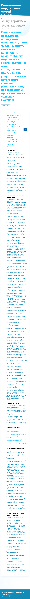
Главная (3, 18)
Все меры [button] (6, 105)
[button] (25, 129)
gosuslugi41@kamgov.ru (9, 596)
